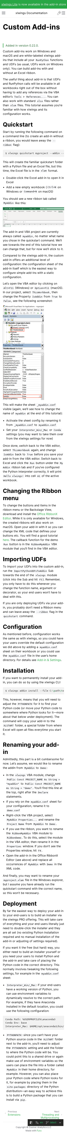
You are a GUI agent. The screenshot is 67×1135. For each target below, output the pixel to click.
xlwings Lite (9, 4)
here (6, 540)
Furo (39, 1130)
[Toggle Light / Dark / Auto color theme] (59, 13)
